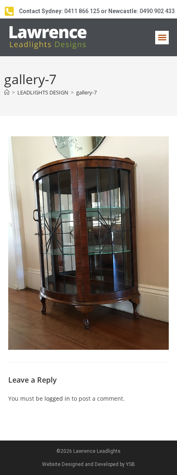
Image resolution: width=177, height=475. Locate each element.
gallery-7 (86, 92)
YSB (130, 464)
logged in (57, 398)
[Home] (6, 92)
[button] (162, 37)
